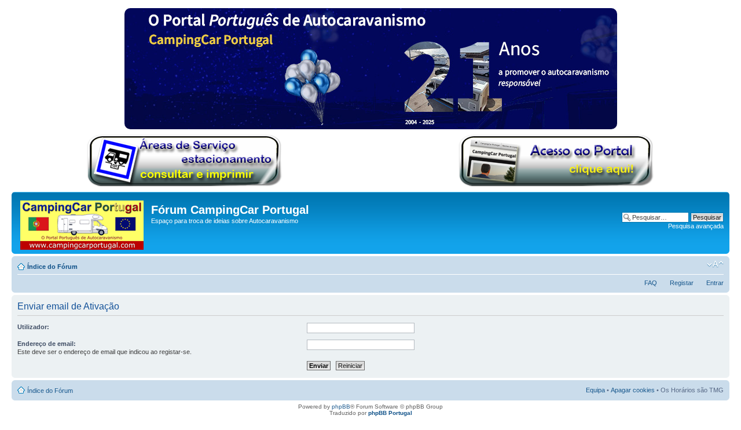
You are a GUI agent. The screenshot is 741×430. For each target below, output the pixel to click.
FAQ (650, 282)
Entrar (715, 282)
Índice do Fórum (52, 266)
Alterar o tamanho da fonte (715, 264)
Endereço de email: (46, 343)
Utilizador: (33, 326)
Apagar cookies (633, 390)
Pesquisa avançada (696, 226)
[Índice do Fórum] (82, 223)
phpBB (341, 406)
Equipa (595, 390)
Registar (682, 282)
